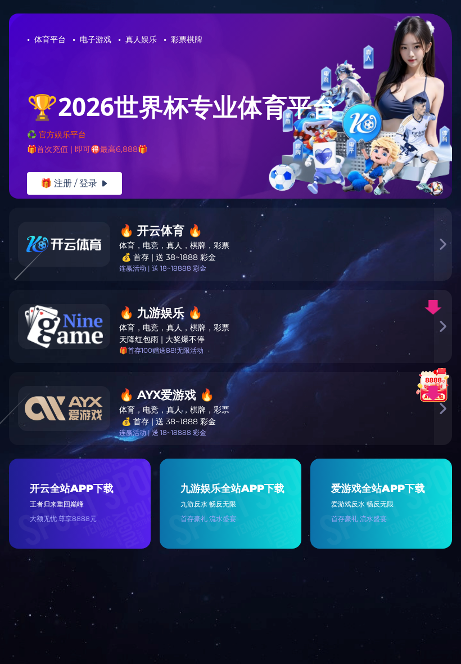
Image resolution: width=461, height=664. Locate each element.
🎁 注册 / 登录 (74, 183)
